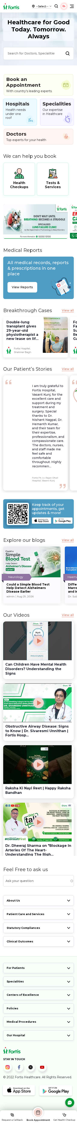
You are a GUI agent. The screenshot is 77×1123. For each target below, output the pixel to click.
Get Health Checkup (64, 1119)
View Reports (22, 287)
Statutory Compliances (23, 927)
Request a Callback (12, 1119)
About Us (13, 900)
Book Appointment (38, 1120)
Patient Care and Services (25, 914)
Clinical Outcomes (20, 941)
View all (68, 310)
